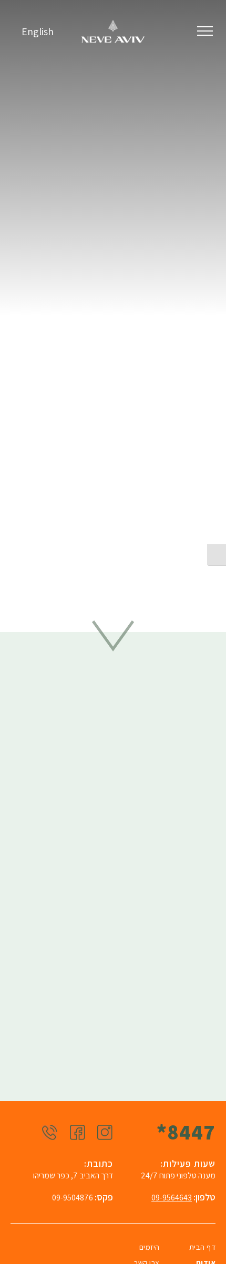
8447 (186, 1131)
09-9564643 (171, 1197)
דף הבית (202, 1247)
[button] (205, 31)
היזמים (149, 1247)
